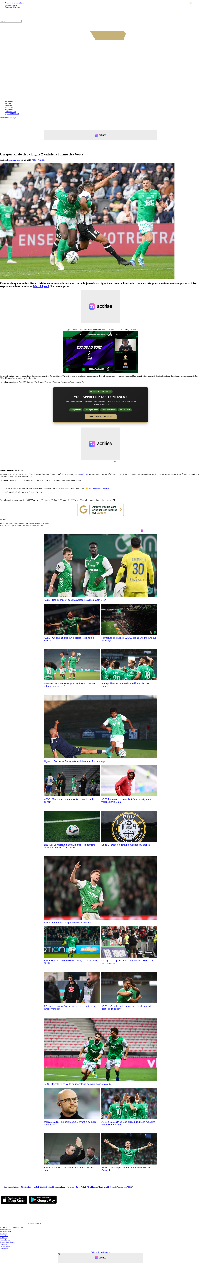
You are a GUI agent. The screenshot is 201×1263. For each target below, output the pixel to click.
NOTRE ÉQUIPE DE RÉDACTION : (12, 1227)
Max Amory (3, 1234)
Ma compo (9, 101)
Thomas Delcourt (5, 1231)
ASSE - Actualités (38, 160)
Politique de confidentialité (14, 3)
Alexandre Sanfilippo (34, 1223)
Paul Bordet (3, 1238)
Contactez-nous (10, 112)
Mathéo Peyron (5, 1240)
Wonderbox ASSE (124, 1187)
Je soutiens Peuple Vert (101, 417)
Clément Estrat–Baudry (7, 1242)
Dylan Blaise (4, 1248)
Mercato (8, 103)
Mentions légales (11, 5)
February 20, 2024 (35, 492)
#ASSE (91, 488)
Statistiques (9, 107)
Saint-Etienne (83, 474)
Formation (8, 105)
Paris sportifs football (107, 1187)
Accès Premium (12, 114)
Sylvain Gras (4, 1236)
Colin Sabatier (4, 1244)
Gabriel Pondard (5, 1246)
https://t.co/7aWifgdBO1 (103, 488)
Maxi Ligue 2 (41, 286)
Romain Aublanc (13, 160)
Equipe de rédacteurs (12, 7)
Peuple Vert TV (10, 110)
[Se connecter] (190, 3)
